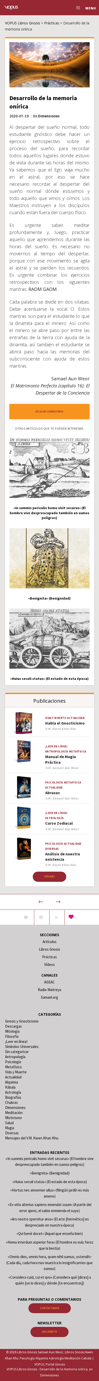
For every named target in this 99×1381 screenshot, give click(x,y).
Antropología (56, 751)
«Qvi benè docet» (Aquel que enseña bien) (49, 1233)
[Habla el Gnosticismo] (24, 723)
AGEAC (49, 982)
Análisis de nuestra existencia (62, 856)
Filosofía (12, 1036)
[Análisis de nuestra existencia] (24, 848)
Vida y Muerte (55, 718)
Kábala (10, 1087)
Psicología (54, 782)
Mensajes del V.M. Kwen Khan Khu (31, 1138)
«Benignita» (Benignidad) (50, 1173)
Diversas (52, 849)
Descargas (13, 1026)
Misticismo (13, 1117)
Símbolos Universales (22, 1046)
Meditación (14, 1112)
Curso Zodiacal (59, 823)
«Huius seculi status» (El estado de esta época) (49, 1181)
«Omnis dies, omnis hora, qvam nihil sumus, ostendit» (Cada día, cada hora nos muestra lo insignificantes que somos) (49, 1262)
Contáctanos (49, 1308)
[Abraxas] (24, 787)
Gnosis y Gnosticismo (22, 1021)
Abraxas (52, 792)
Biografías (13, 1097)
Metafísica (77, 751)
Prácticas (49, 956)
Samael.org (49, 997)
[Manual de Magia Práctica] (24, 751)
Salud (9, 1122)
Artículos (50, 941)
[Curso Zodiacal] (24, 818)
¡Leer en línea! (56, 746)
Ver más (49, 876)
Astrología (54, 818)
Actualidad (76, 718)
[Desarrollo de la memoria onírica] (26, 917)
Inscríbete (49, 1331)
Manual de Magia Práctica (60, 759)
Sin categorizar (17, 1051)
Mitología (12, 1031)
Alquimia (11, 1082)
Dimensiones (49, 116)
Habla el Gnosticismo (65, 723)
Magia (9, 1127)
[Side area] (77, 7)
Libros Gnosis (49, 949)
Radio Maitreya (49, 989)
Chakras (11, 1102)
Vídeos (49, 964)
